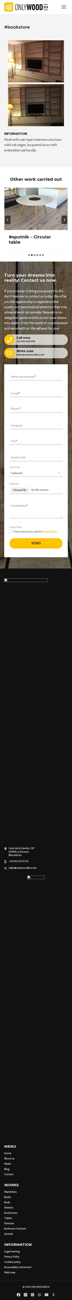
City (14, 441)
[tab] (29, 255)
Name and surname (23, 376)
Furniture (9, 1223)
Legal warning (12, 1251)
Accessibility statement (17, 1267)
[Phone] (53, 1294)
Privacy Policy (50, 531)
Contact (8, 1174)
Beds (7, 1202)
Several (8, 1233)
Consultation (19, 505)
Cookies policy (12, 1262)
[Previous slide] (7, 220)
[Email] (46, 1294)
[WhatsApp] (39, 1294)
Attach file (14, 484)
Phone (15, 409)
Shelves (8, 1207)
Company (16, 425)
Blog (6, 1169)
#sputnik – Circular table (30, 239)
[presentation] (36, 209)
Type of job (14, 467)
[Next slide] (64, 220)
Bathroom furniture (15, 1228)
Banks (7, 1197)
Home (7, 1153)
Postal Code (18, 457)
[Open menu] (64, 7)
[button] (36, 61)
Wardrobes (10, 1191)
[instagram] (25, 1294)
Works (7, 1163)
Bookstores (10, 1212)
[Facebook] (18, 1294)
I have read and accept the (35, 531)
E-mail (15, 393)
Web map (9, 1272)
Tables (8, 1218)
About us (9, 1158)
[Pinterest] (32, 1294)
